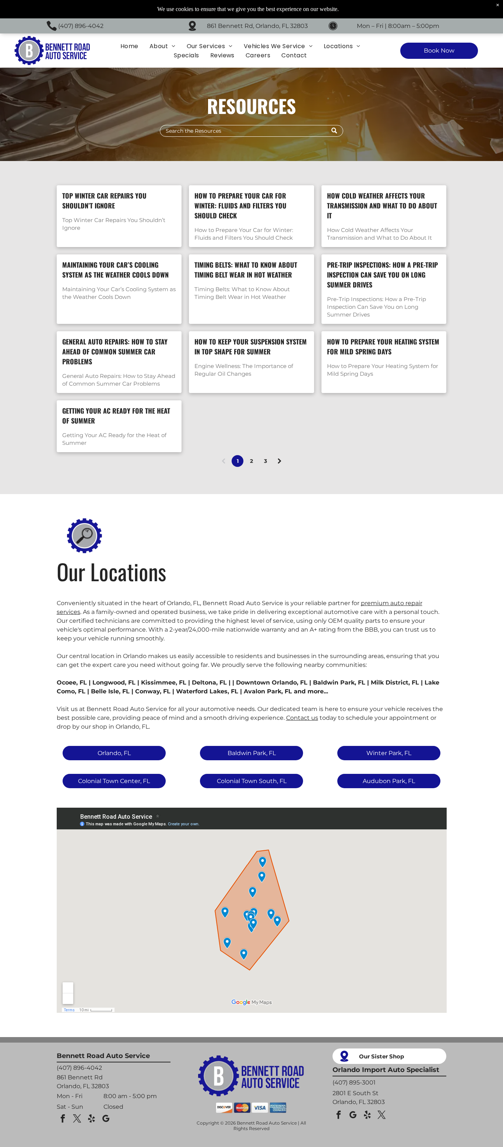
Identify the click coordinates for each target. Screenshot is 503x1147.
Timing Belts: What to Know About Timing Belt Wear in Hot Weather (245, 269)
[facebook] (63, 1119)
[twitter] (77, 1119)
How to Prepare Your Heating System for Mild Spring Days (383, 346)
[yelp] (91, 1119)
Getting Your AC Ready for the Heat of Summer (116, 415)
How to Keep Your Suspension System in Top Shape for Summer (250, 346)
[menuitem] (129, 46)
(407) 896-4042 (80, 25)
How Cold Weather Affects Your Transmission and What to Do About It (382, 205)
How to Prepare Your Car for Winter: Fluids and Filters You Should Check (240, 205)
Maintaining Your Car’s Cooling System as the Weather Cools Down (115, 269)
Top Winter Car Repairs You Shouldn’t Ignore (104, 200)
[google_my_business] (106, 1119)
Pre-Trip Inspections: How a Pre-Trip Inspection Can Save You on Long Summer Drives (382, 274)
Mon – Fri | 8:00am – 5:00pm (398, 25)
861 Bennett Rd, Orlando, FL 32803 (257, 25)
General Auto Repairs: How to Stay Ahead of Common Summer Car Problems (115, 351)
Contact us (302, 717)
